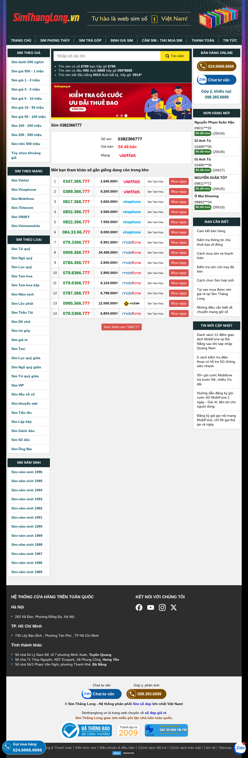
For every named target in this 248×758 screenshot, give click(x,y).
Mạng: (106, 155)
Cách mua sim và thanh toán (215, 255)
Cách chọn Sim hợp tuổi (215, 280)
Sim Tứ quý (20, 249)
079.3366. (76, 242)
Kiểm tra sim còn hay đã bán (215, 269)
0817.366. (76, 201)
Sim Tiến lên (21, 413)
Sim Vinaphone (23, 189)
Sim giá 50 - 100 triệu (28, 117)
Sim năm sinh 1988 (26, 544)
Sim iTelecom (22, 208)
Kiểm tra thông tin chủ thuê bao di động (214, 242)
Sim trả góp (20, 331)
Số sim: (106, 139)
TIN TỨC (230, 40)
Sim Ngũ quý (21, 258)
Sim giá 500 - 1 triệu (27, 71)
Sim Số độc (20, 440)
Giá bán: (107, 146)
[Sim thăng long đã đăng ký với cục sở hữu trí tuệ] (166, 730)
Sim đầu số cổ (23, 394)
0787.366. (76, 293)
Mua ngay (178, 181)
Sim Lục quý (21, 267)
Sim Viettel (20, 180)
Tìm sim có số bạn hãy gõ (87, 66)
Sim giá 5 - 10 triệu (26, 98)
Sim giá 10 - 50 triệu (27, 107)
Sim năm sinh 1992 (26, 508)
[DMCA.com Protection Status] (124, 753)
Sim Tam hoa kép (25, 285)
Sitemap (225, 748)
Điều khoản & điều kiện (117, 748)
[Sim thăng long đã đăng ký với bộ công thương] (86, 730)
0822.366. (76, 222)
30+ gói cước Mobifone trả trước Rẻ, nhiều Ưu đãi (214, 379)
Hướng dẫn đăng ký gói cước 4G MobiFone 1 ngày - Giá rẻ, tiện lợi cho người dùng (216, 399)
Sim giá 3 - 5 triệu (25, 89)
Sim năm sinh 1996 (26, 472)
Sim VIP (17, 385)
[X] (173, 607)
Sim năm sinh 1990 (26, 526)
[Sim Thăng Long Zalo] (240, 748)
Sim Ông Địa (21, 449)
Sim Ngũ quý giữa (26, 367)
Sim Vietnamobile (25, 226)
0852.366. (76, 211)
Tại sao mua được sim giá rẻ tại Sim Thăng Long (214, 294)
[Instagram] (162, 607)
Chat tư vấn (219, 80)
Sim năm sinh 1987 (26, 554)
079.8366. (76, 272)
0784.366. (76, 262)
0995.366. (76, 303)
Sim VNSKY (20, 217)
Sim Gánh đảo (23, 431)
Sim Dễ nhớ (21, 322)
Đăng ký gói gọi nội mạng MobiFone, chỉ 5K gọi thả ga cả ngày (216, 420)
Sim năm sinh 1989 (26, 536)
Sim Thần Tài (22, 312)
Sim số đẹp (142, 704)
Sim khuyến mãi (24, 403)
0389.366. (76, 191)
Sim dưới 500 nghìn (27, 62)
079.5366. (76, 313)
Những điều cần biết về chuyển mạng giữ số (214, 309)
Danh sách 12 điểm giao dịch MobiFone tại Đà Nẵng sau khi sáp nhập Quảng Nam (215, 341)
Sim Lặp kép (21, 422)
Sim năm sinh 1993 (26, 499)
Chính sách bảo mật (185, 748)
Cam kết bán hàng (211, 231)
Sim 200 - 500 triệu (26, 135)
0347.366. (76, 181)
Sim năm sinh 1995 (26, 481)
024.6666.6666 (221, 66)
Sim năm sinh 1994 (26, 490)
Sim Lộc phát (22, 303)
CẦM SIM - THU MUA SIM (162, 40)
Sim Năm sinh (22, 294)
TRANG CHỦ (21, 40)
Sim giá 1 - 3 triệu (25, 80)
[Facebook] (139, 607)
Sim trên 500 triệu (25, 144)
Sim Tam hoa (21, 276)
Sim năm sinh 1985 (26, 572)
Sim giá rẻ (19, 340)
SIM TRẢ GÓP (90, 40)
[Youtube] (150, 607)
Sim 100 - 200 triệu (26, 126)
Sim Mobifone (22, 199)
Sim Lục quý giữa (25, 358)
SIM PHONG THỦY (55, 40)
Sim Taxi (18, 349)
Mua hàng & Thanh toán (53, 748)
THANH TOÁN (203, 40)
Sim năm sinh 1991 (26, 517)
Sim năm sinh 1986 (26, 563)
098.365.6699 (149, 694)
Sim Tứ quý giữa (25, 376)
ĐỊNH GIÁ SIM (122, 40)
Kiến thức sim (85, 748)
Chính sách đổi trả (152, 748)
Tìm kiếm (177, 56)
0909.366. (76, 252)
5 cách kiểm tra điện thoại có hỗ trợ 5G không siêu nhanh (216, 361)
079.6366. (76, 282)
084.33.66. (76, 232)
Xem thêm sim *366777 (122, 327)
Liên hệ (210, 748)
